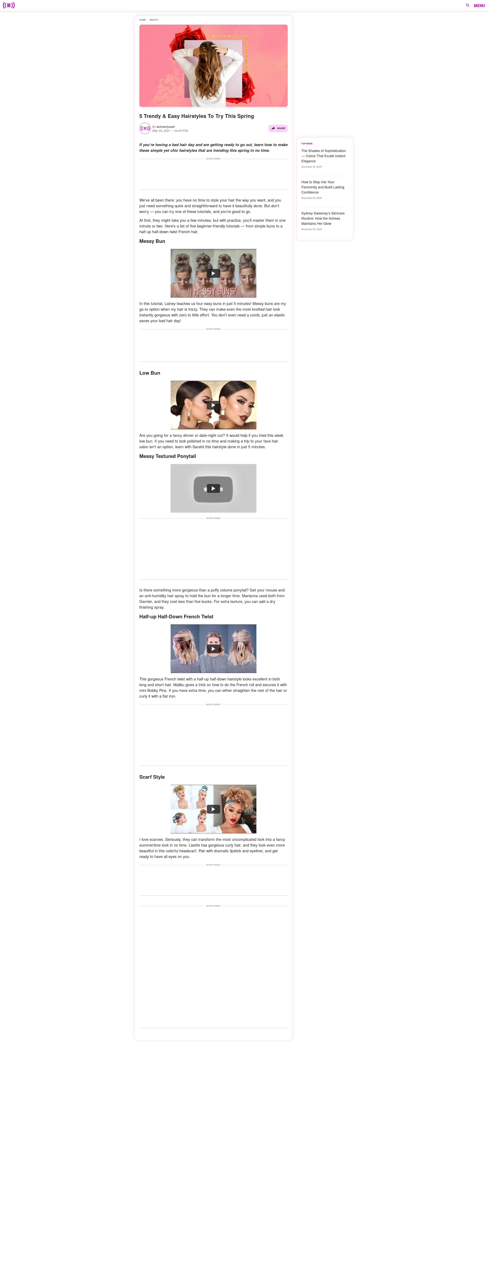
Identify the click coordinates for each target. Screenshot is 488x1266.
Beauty (154, 20)
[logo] (8, 5)
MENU (479, 5)
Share (281, 128)
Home (142, 20)
